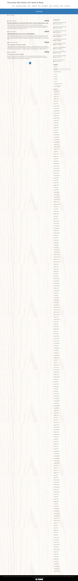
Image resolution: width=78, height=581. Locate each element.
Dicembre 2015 (56, 398)
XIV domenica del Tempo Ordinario (59, 51)
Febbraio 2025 (56, 134)
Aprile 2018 (56, 331)
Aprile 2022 (56, 216)
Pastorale (55, 76)
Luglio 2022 (56, 209)
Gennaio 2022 (56, 223)
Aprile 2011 (56, 532)
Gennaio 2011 (56, 539)
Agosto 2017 (56, 350)
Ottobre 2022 (56, 201)
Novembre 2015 (57, 400)
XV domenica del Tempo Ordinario (59, 47)
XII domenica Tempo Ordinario (58, 59)
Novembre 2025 (57, 113)
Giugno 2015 (56, 412)
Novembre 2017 (57, 343)
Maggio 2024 (56, 156)
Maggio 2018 (56, 328)
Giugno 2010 (56, 556)
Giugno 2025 (56, 125)
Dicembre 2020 (56, 254)
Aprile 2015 (56, 417)
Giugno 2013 (56, 470)
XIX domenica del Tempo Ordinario (59, 30)
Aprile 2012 (56, 503)
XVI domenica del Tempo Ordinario (59, 43)
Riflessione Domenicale (58, 83)
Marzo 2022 (56, 218)
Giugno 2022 (56, 211)
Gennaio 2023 (56, 194)
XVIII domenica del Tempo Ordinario (60, 34)
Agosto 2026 (56, 91)
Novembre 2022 (57, 199)
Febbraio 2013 (56, 479)
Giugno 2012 (56, 499)
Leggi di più (40, 579)
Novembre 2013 (57, 458)
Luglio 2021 (56, 237)
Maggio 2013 (56, 472)
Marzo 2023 (56, 189)
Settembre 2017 (57, 348)
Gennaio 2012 (56, 511)
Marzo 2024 (56, 161)
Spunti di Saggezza (57, 86)
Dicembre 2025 (56, 110)
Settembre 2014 (57, 434)
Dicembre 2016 (56, 369)
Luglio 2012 (56, 496)
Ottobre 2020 (56, 259)
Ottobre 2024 (56, 144)
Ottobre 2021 (56, 230)
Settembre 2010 (57, 549)
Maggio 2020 (56, 271)
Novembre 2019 (57, 285)
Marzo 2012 (56, 506)
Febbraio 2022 (56, 221)
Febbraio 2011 (56, 537)
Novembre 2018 (57, 314)
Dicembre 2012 (56, 484)
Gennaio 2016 (56, 396)
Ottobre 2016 (56, 374)
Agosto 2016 (56, 379)
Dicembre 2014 (56, 427)
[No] (76, 578)
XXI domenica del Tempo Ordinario (59, 22)
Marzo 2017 (56, 362)
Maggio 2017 (56, 357)
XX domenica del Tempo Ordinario (59, 26)
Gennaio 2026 (56, 108)
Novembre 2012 (57, 487)
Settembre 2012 (57, 491)
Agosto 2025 (56, 120)
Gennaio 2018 (56, 338)
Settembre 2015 (57, 405)
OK (36, 579)
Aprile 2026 (56, 101)
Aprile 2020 (56, 273)
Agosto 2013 (56, 465)
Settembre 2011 (57, 520)
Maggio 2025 (56, 127)
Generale (46, 20)
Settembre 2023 (57, 175)
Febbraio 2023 (56, 192)
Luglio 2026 (56, 94)
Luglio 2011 (56, 525)
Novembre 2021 (57, 228)
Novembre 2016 (57, 372)
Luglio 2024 (56, 151)
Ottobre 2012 (56, 489)
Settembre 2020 (57, 261)
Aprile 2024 (56, 158)
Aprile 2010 (56, 561)
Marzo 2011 (56, 535)
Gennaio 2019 (56, 309)
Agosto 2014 (56, 436)
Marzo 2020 (56, 276)
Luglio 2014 (56, 439)
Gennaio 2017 (56, 367)
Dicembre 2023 (56, 168)
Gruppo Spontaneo (57, 71)
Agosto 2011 (56, 523)
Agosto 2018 (56, 321)
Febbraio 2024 (56, 163)
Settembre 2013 (57, 463)
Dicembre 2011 (56, 513)
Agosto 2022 (56, 206)
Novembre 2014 (57, 429)
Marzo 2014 (56, 448)
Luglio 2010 (56, 554)
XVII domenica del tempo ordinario (59, 39)
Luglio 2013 (56, 467)
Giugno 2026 (56, 96)
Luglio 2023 (56, 180)
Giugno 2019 (56, 297)
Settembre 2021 (57, 233)
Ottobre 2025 (56, 115)
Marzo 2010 (56, 563)
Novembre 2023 (57, 170)
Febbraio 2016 (56, 393)
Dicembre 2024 (56, 139)
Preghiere (55, 78)
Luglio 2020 (56, 266)
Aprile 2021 (56, 245)
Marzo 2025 (56, 132)
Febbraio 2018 (56, 336)
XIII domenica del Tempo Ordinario (59, 55)
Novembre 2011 (57, 515)
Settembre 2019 (57, 290)
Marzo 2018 (56, 333)
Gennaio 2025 (56, 137)
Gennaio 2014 (56, 453)
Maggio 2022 (56, 213)
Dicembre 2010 (56, 542)
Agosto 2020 (56, 264)
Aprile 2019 (56, 302)
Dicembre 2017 (56, 340)
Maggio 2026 (56, 98)
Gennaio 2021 (56, 252)
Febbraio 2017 (56, 364)
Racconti (55, 81)
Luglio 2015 (56, 410)
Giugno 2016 (56, 384)
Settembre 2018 (57, 319)
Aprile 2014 (56, 446)
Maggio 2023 (56, 185)
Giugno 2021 (56, 240)
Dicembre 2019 (56, 283)
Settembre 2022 (57, 204)
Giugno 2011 (56, 527)
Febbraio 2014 (56, 451)
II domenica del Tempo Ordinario (15, 54)
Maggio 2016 (56, 386)
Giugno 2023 (56, 182)
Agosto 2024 (56, 149)
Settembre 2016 (57, 376)
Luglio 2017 (56, 352)
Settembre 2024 (57, 146)
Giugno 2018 (56, 326)
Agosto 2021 (56, 235)
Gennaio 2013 (56, 482)
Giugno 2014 (56, 441)
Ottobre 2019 (56, 288)
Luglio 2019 (56, 295)
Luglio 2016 (56, 381)
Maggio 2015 (56, 415)
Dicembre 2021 (56, 225)
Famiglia (55, 66)
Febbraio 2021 (56, 249)
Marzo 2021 (56, 247)
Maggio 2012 (56, 501)
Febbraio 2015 (56, 422)
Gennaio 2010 (56, 568)
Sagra (56, 74)
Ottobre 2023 (56, 173)
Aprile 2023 (56, 187)
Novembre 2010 (57, 544)
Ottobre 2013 (56, 460)
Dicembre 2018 (56, 312)
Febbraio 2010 (56, 566)
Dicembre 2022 (56, 197)
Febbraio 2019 (56, 307)
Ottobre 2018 (56, 316)
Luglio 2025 (56, 122)
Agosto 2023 (56, 177)
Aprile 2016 (56, 388)
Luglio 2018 (56, 324)
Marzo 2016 (56, 391)
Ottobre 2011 (56, 518)
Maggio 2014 (56, 443)
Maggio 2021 (56, 242)
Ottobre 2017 (56, 345)
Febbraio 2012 (56, 508)
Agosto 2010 (56, 551)
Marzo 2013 (56, 477)
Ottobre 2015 (56, 403)
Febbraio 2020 (56, 278)
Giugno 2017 (56, 355)
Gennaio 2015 (56, 424)
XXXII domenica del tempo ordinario (16, 44)
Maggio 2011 (56, 530)
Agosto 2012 (56, 494)
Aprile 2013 (56, 475)
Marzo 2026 (56, 103)
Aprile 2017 (56, 360)
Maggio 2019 (56, 300)
